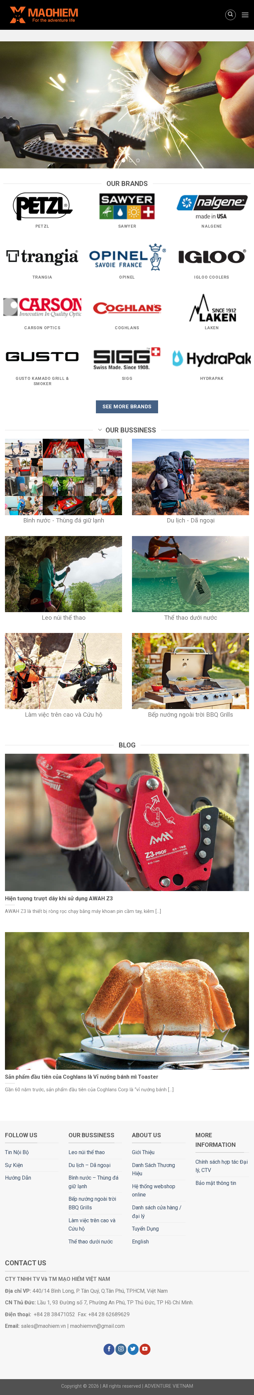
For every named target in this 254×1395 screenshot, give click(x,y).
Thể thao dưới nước (90, 1241)
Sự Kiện (14, 1165)
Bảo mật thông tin (215, 1183)
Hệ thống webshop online (153, 1190)
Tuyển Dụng (145, 1229)
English (140, 1241)
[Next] (240, 105)
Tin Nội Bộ (17, 1152)
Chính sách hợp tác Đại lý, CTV (221, 1166)
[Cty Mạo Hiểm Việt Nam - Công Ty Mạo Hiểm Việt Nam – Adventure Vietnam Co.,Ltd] (56, 15)
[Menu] (245, 15)
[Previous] (14, 105)
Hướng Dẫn (18, 1178)
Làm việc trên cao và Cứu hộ (91, 1224)
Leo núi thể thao (86, 1152)
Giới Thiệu (143, 1152)
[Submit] (228, 33)
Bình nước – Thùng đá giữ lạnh (93, 1182)
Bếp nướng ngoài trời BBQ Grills (92, 1203)
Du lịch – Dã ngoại (89, 1165)
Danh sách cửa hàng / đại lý (157, 1211)
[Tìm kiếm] (230, 15)
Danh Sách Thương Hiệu (153, 1169)
